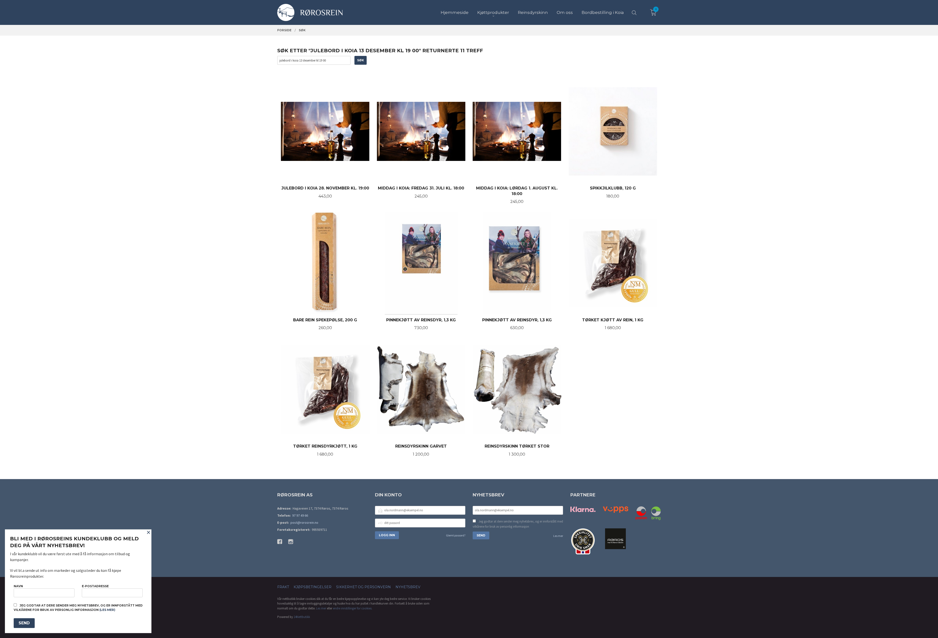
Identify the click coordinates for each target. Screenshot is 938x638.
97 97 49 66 (300, 515)
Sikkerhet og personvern (363, 587)
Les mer (558, 536)
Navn (18, 586)
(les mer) (107, 610)
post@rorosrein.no (304, 522)
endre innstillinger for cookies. (352, 608)
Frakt (283, 587)
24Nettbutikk (302, 617)
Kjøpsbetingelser (312, 587)
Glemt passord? (455, 535)
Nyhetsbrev (407, 587)
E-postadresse (95, 586)
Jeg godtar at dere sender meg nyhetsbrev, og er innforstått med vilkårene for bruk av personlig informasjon (518, 524)
